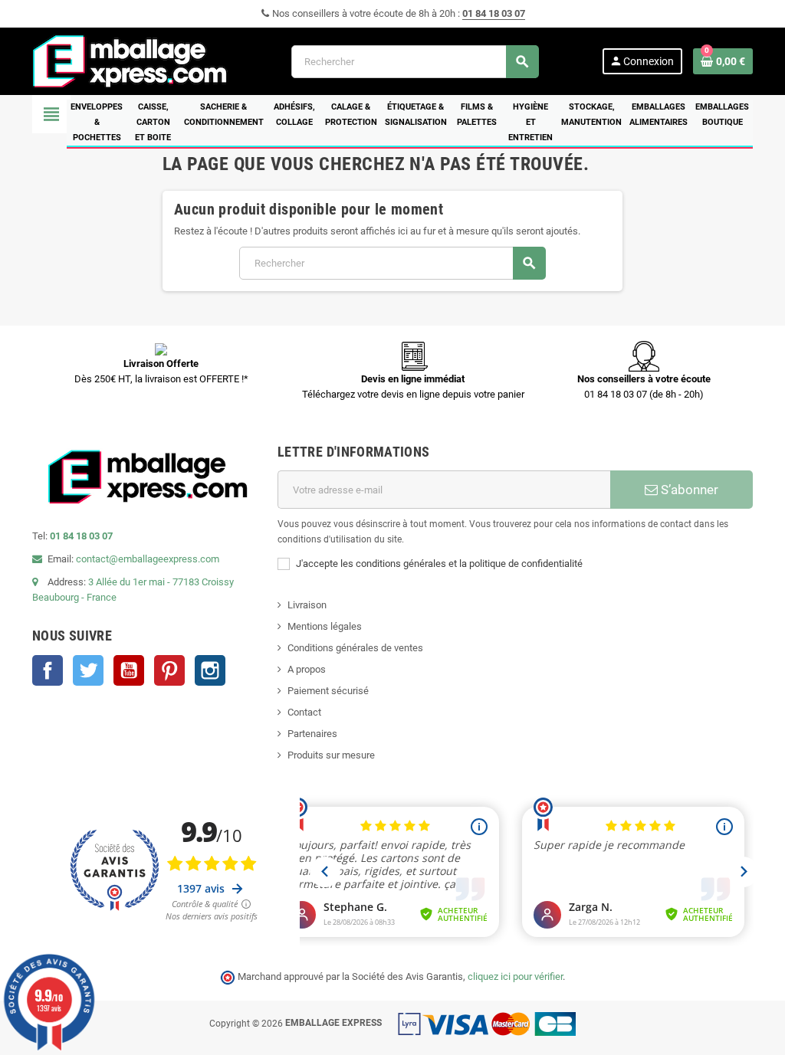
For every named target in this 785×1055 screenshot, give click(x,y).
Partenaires (312, 733)
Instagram (210, 670)
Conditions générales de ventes (355, 648)
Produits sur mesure (331, 755)
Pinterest (169, 670)
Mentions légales (324, 626)
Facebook (47, 670)
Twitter (88, 670)
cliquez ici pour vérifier (515, 976)
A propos (306, 669)
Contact (304, 712)
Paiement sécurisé (328, 690)
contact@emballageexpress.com (147, 559)
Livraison (307, 605)
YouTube (128, 670)
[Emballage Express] (130, 60)
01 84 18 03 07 (493, 13)
